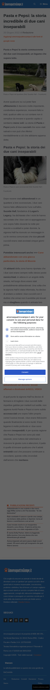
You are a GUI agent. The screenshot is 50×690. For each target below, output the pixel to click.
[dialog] (25, 345)
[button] (25, 341)
